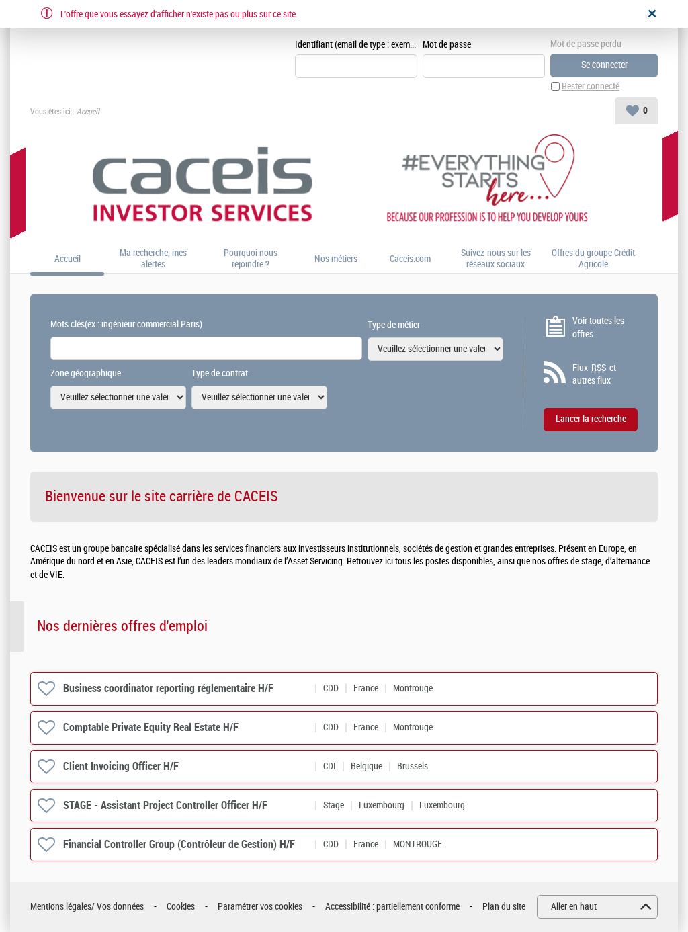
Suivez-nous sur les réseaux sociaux (496, 259)
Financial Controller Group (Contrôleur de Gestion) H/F (179, 844)
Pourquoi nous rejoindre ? (250, 259)
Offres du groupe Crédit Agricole (593, 259)
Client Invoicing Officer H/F (121, 766)
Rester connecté (590, 86)
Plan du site (503, 907)
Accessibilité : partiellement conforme (392, 907)
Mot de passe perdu (585, 44)
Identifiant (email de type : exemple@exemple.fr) (356, 44)
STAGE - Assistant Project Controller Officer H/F (165, 805)
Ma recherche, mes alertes (153, 259)
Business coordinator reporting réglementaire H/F (168, 688)
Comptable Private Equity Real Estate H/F (151, 727)
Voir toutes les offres (598, 327)
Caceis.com (410, 259)
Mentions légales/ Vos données (87, 907)
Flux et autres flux (594, 374)
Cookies (181, 907)
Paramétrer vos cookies (260, 907)
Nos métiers (335, 259)
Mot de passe (447, 44)
